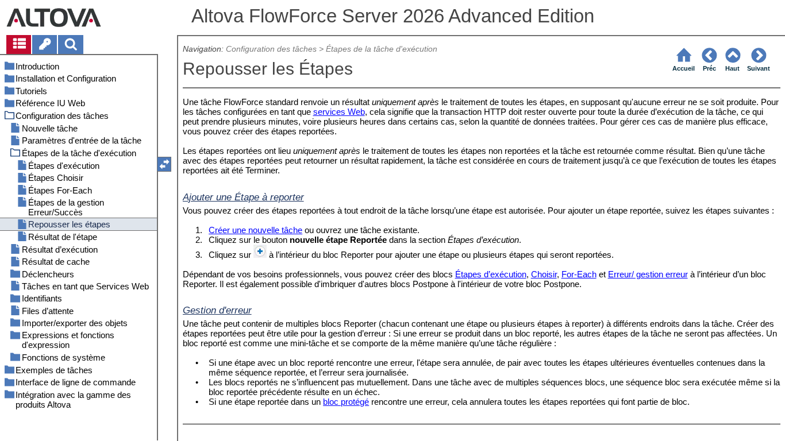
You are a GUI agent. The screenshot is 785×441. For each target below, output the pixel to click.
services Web (339, 112)
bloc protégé (346, 402)
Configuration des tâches (271, 49)
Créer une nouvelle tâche (255, 230)
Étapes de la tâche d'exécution (381, 49)
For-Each (579, 274)
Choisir (544, 274)
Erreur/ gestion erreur (648, 274)
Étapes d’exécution (490, 274)
